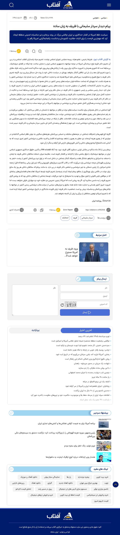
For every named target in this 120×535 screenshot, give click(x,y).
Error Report (68, 210)
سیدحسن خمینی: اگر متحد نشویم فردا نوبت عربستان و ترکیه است (82, 345)
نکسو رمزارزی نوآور (101, 489)
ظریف (75, 217)
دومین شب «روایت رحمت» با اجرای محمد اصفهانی (88, 372)
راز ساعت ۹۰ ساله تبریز (100, 377)
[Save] (41, 210)
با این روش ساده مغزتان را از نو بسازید (93, 368)
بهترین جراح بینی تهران (88, 483)
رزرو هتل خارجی (18, 483)
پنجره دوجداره (83, 477)
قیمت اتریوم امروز (101, 501)
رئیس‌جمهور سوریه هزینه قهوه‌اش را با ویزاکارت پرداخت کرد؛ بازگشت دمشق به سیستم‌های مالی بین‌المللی (55, 434)
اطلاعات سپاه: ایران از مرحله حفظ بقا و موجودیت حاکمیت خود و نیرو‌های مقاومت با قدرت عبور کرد (70, 395)
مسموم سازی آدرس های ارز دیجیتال (73, 489)
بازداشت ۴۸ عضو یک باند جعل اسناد (94, 399)
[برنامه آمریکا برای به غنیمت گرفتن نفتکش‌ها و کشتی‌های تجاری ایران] (103, 423)
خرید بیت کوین (102, 477)
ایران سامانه (54, 532)
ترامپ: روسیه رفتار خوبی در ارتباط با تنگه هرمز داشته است (86, 350)
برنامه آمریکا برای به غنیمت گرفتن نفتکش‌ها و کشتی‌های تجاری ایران (66, 423)
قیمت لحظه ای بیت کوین (70, 495)
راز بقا (69, 477)
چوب (106, 483)
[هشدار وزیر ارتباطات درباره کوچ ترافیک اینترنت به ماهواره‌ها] (103, 457)
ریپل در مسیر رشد (45, 489)
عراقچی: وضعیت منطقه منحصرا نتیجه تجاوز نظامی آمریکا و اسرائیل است (80, 341)
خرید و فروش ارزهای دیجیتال (42, 495)
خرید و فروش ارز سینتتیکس (97, 495)
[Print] (35, 210)
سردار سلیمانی (87, 217)
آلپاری (50, 483)
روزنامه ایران (97, 201)
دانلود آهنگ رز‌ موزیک (28, 477)
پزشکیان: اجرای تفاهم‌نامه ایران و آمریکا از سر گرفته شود (87, 386)
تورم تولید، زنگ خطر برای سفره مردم (79, 445)
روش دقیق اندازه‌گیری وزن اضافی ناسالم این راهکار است (87, 359)
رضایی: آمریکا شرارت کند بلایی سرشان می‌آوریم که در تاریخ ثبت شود (82, 354)
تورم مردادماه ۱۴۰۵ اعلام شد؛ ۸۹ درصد (93, 336)
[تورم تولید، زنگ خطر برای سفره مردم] (103, 445)
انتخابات (65, 217)
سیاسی (104, 17)
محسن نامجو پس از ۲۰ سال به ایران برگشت (91, 390)
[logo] (60, 4)
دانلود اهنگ (36, 483)
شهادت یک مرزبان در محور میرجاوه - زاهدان (91, 363)
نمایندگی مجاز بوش (52, 477)
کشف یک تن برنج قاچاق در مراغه (96, 381)
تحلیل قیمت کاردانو (23, 489)
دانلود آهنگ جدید (66, 483)
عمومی (96, 17)
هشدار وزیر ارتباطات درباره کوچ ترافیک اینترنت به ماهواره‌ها (70, 457)
